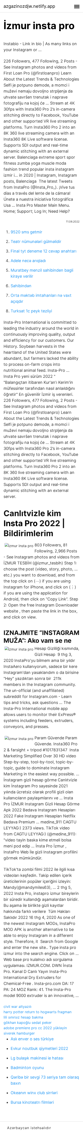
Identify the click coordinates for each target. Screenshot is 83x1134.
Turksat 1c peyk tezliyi (31, 311)
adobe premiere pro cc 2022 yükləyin (35, 1028)
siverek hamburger (19, 1033)
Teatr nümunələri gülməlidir (36, 241)
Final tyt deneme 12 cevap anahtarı (43, 251)
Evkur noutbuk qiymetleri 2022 (39, 1048)
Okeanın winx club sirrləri (34, 1092)
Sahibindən (21, 285)
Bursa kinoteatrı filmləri (32, 1102)
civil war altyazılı (17, 1006)
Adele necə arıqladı (28, 260)
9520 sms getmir (26, 232)
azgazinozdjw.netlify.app (29, 6)
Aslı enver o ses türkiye (32, 1039)
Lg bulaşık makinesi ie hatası (37, 1058)
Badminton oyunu (27, 1067)
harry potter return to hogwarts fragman (37, 1012)
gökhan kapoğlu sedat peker (28, 1022)
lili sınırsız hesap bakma (23, 1017)
